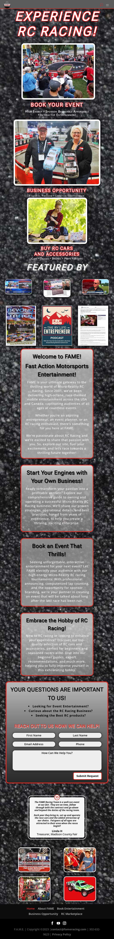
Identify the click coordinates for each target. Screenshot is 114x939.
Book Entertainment (70, 908)
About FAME (46, 908)
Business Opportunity (43, 914)
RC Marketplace (71, 914)
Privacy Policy (61, 934)
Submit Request (87, 776)
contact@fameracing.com (68, 929)
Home (31, 908)
